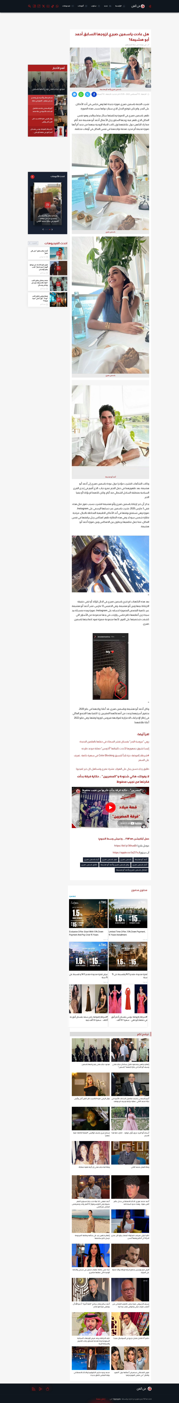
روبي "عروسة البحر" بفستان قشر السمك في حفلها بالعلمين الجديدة (114, 741)
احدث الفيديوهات (49, 243)
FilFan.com (147, 1399)
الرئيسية (118, 6)
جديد (106, 6)
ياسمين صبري (125, 859)
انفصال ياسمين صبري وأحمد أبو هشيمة (131, 870)
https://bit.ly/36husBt (125, 845)
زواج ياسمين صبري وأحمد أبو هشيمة (115, 865)
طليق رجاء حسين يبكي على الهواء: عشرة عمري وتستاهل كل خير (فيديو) (112, 769)
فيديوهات (66, 6)
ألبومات (81, 6)
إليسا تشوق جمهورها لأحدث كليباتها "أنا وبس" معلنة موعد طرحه (115, 748)
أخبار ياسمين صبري (139, 865)
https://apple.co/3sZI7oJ (126, 852)
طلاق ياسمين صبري (89, 865)
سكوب (94, 6)
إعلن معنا (100, 1399)
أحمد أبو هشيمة (141, 859)
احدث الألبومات (58, 176)
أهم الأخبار (58, 67)
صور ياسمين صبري (109, 859)
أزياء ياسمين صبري (91, 859)
